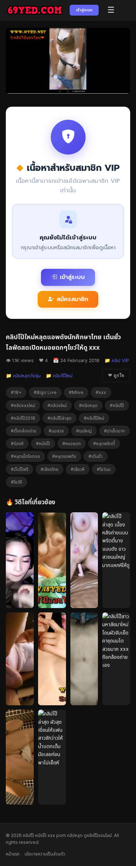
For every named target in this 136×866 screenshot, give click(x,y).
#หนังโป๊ (43, 443)
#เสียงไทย (49, 469)
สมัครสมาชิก (72, 299)
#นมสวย (56, 431)
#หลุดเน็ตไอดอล (25, 456)
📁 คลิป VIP (116, 360)
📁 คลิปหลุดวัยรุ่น (23, 375)
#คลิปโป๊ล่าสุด (59, 418)
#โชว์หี (16, 482)
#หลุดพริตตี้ (104, 443)
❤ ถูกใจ (116, 375)
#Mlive (76, 392)
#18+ (16, 392)
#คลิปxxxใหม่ (23, 405)
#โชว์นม (104, 469)
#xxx (101, 392)
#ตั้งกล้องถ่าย (23, 431)
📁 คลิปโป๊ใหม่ (59, 375)
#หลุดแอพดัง (64, 456)
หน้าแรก (13, 854)
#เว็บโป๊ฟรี (19, 469)
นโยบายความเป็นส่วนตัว (45, 854)
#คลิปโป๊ (117, 405)
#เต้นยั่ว (95, 456)
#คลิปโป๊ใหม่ (94, 418)
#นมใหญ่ (84, 431)
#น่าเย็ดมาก (114, 431)
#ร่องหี (17, 443)
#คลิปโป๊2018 (23, 418)
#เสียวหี (78, 469)
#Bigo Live (45, 392)
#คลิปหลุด (88, 405)
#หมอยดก (71, 443)
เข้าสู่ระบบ (84, 9)
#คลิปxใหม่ (57, 405)
